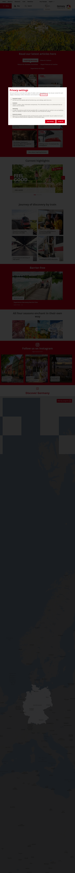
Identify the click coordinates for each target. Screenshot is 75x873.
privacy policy (43, 94)
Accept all (60, 121)
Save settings (50, 121)
